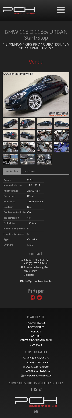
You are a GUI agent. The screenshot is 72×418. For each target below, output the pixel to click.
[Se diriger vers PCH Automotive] (19, 8)
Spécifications (11, 171)
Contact (36, 344)
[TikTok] (40, 389)
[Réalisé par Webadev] (36, 411)
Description (29, 171)
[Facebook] (33, 298)
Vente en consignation (36, 340)
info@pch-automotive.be (37, 281)
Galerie (36, 335)
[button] (8, 94)
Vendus (36, 331)
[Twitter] (39, 298)
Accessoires (36, 327)
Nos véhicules (36, 322)
